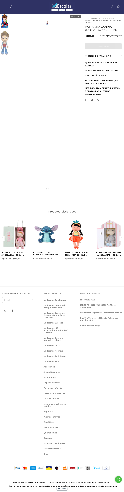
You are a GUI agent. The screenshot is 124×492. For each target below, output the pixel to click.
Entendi (62, 489)
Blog (46, 454)
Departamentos (108, 18)
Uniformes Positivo (53, 351)
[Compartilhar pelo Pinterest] (98, 100)
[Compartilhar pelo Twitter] (92, 100)
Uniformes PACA (52, 345)
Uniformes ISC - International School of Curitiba (56, 330)
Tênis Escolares (52, 427)
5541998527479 (87, 300)
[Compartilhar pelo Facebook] (86, 100)
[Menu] (5, 7)
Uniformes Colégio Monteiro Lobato (53, 339)
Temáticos (49, 422)
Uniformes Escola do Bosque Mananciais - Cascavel (54, 315)
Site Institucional (52, 449)
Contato (48, 438)
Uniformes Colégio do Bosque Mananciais (55, 306)
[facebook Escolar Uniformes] (12, 311)
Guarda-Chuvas (51, 399)
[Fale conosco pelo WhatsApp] (118, 479)
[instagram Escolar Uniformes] (5, 311)
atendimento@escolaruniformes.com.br (101, 313)
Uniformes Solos (52, 361)
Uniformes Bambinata (55, 300)
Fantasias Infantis (53, 388)
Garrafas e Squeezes (54, 393)
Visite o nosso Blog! (90, 325)
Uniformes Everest (53, 323)
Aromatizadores (52, 372)
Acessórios (49, 367)
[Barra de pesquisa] (11, 7)
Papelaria (48, 411)
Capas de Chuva (52, 383)
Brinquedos (95, 18)
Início (87, 18)
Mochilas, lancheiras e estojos (55, 405)
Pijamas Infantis (52, 417)
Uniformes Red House (55, 356)
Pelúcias (88, 20)
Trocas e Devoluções (54, 443)
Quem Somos (50, 433)
